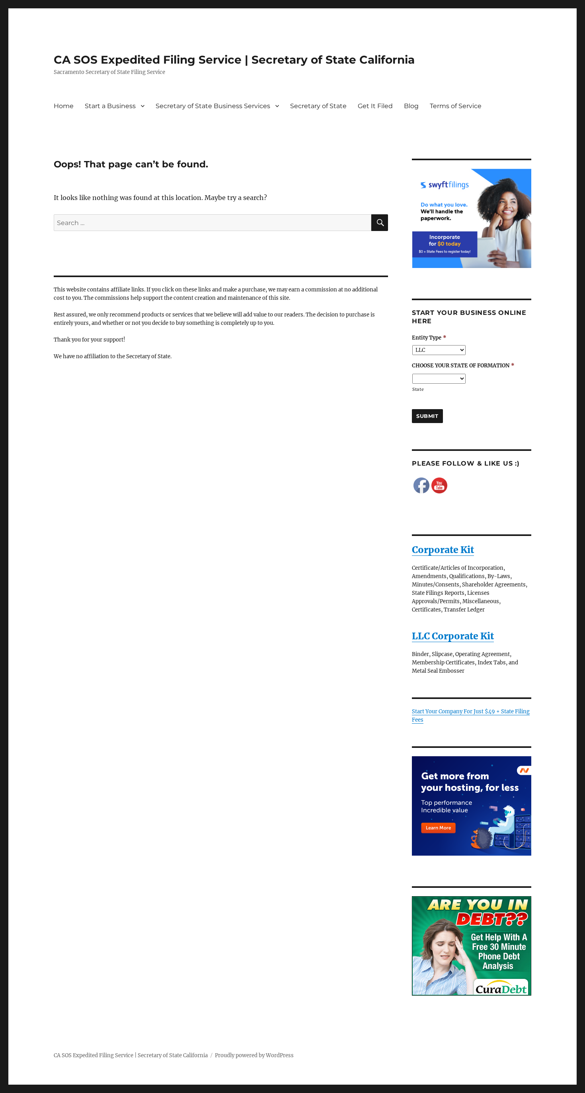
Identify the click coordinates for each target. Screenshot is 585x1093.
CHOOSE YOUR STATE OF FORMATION (463, 366)
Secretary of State (318, 106)
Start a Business (110, 106)
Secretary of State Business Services (213, 106)
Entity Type (429, 338)
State (418, 389)
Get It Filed (375, 106)
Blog (411, 106)
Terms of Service (456, 106)
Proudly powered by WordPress (254, 1055)
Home (64, 106)
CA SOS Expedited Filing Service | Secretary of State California (234, 59)
